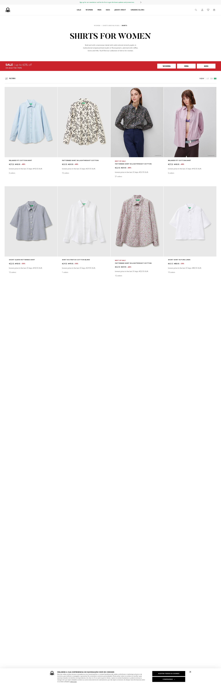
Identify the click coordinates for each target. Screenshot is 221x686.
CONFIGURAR (168, 679)
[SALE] (110, 66)
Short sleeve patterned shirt (22, 260)
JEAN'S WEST (120, 10)
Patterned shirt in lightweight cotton (80, 160)
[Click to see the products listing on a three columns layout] (215, 78)
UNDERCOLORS (137, 10)
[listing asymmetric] (207, 78)
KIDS (108, 10)
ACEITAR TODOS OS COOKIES (168, 673)
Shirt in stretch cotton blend (76, 260)
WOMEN (89, 10)
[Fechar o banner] (190, 672)
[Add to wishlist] (8, 90)
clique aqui (73, 681)
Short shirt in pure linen (179, 260)
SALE (79, 10)
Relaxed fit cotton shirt (20, 160)
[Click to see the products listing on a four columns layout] (211, 78)
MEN (99, 10)
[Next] (141, 2)
